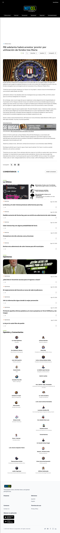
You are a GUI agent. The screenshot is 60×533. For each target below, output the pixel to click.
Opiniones (33, 15)
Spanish (33, 499)
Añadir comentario (51, 171)
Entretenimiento (52, 15)
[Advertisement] (30, 28)
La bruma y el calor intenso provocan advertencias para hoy (23, 205)
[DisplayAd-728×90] (30, 127)
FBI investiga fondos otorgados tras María (22, 131)
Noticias (16, 15)
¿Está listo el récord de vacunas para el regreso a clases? (21, 279)
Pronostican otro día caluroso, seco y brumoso (18, 236)
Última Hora (7, 15)
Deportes (42, 15)
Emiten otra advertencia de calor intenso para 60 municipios (23, 246)
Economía (24, 15)
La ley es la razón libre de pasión (13, 323)
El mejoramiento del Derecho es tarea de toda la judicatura (23, 290)
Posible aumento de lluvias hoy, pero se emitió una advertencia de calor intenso (29, 215)
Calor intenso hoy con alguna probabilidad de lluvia (20, 225)
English (33, 501)
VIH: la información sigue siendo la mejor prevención (20, 300)
